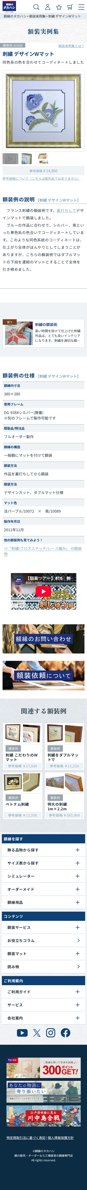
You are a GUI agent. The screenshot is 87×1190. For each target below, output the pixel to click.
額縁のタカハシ (15, 16)
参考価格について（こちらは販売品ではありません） (42, 178)
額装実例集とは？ (71, 45)
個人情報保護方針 (61, 1137)
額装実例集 (37, 16)
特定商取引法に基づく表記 (25, 1137)
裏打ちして (66, 210)
